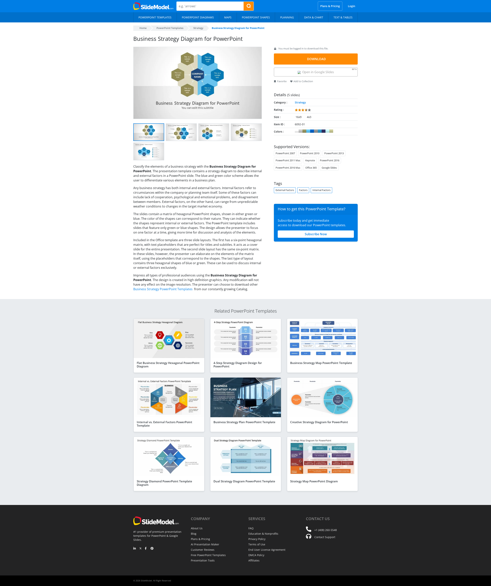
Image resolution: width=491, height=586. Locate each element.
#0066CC (312, 131)
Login (351, 6)
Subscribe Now (316, 234)
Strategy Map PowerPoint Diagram (314, 481)
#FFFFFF (297, 131)
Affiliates (254, 560)
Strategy (198, 28)
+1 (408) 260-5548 (325, 530)
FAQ (251, 528)
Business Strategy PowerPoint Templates (163, 289)
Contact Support (324, 537)
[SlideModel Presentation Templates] (153, 6)
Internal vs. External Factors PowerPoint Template (164, 423)
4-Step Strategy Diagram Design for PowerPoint (237, 364)
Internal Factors (321, 190)
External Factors (285, 190)
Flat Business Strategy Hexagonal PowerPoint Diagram (168, 364)
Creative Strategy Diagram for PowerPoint (319, 422)
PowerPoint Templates (170, 28)
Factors (303, 190)
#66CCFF (308, 131)
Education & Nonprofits (263, 533)
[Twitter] (140, 549)
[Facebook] (146, 549)
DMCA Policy (256, 555)
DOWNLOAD (316, 59)
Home (143, 28)
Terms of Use (256, 544)
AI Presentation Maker (205, 544)
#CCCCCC (300, 131)
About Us (197, 528)
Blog (193, 533)
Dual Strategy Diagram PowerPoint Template (244, 481)
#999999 (316, 131)
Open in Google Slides (329, 71)
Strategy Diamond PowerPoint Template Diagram (164, 483)
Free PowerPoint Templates (208, 555)
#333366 (323, 131)
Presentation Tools (203, 560)
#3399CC (320, 131)
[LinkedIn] (134, 549)
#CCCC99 (331, 131)
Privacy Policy (256, 539)
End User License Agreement (266, 550)
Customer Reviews (202, 550)
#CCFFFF (327, 131)
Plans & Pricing (330, 6)
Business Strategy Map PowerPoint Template (321, 363)
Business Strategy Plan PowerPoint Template (244, 422)
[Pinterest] (152, 549)
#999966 (304, 131)
